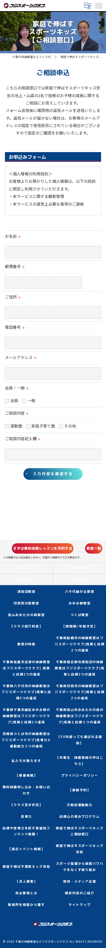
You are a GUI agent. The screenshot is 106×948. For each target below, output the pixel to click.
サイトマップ (80, 904)
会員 (14, 401)
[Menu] (98, 5)
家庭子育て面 (43, 426)
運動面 (16, 426)
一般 (31, 401)
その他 (70, 426)
